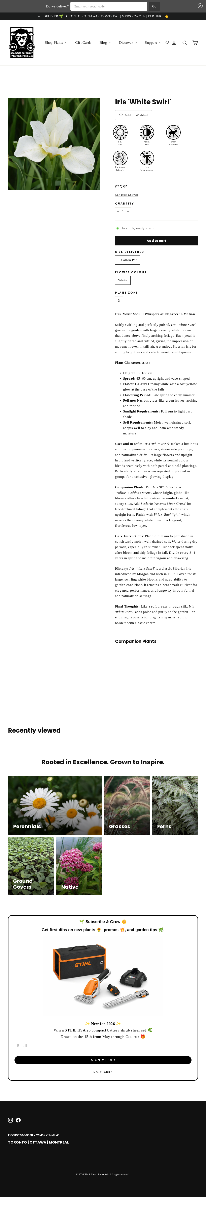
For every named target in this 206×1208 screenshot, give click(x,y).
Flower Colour (131, 272)
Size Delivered (129, 252)
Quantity (124, 203)
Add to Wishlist (136, 115)
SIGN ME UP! (103, 1060)
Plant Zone (126, 292)
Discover (126, 43)
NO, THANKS (103, 1072)
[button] (199, 6)
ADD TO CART (141, 661)
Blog (104, 43)
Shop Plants (54, 43)
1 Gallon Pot (127, 260)
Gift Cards (83, 43)
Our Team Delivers (126, 194)
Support (151, 43)
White (122, 280)
